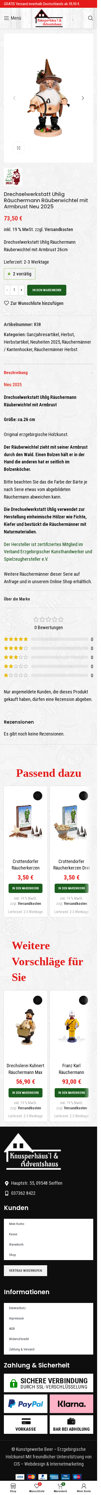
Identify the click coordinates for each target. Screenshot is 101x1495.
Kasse (13, 1234)
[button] (14, 98)
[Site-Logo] (48, 17)
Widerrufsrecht (19, 1339)
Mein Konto (16, 1224)
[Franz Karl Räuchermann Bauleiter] (72, 1026)
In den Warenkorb (46, 290)
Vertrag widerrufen (25, 1270)
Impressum (16, 1318)
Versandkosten (59, 229)
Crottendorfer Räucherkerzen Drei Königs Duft (71, 868)
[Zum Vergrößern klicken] (19, 148)
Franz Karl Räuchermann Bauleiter (71, 1072)
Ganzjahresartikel (43, 334)
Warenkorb (16, 1244)
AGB (12, 1329)
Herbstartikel (16, 342)
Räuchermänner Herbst (55, 349)
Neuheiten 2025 (45, 342)
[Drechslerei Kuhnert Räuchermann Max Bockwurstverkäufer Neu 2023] (25, 1026)
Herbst (67, 334)
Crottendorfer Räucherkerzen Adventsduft (26, 868)
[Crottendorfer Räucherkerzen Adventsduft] (25, 822)
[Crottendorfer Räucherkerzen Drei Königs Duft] (72, 822)
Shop (12, 1255)
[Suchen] (90, 18)
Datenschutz (17, 1308)
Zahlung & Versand (21, 1349)
